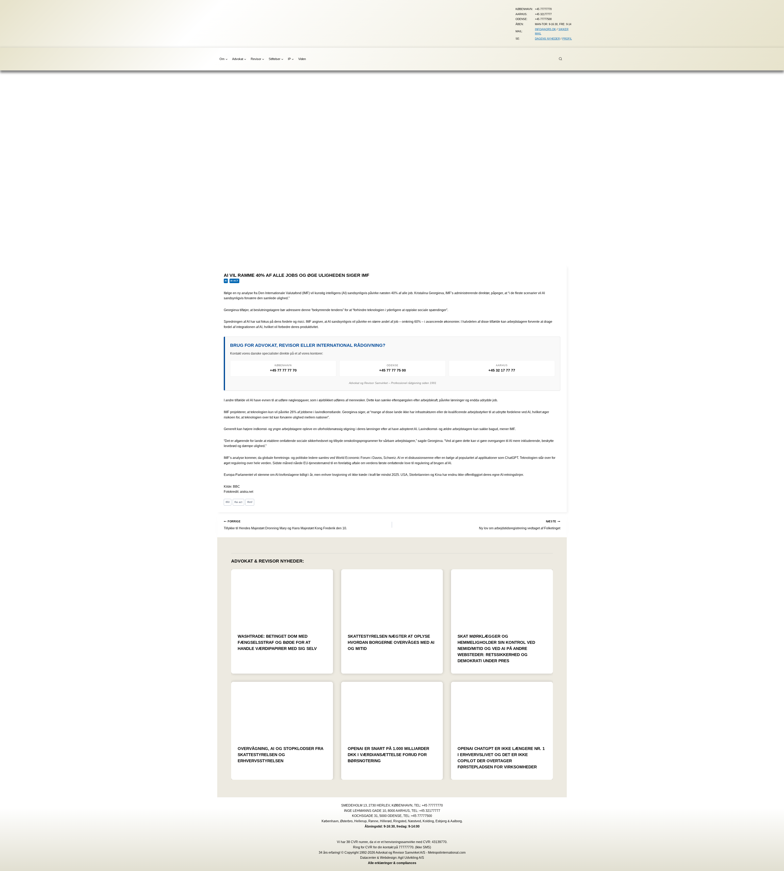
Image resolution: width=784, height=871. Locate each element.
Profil (567, 38)
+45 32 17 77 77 (501, 370)
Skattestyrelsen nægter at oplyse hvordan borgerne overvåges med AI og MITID (391, 642)
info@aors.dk (545, 29)
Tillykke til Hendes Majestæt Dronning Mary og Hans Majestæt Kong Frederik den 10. (285, 525)
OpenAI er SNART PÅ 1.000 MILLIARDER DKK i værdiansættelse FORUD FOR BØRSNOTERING (388, 754)
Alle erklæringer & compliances (392, 863)
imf (249, 502)
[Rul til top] (775, 865)
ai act (238, 502)
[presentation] (282, 597)
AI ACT (234, 280)
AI (226, 280)
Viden (302, 59)
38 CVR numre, (357, 842)
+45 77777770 (432, 805)
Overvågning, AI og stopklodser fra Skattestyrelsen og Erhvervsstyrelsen (280, 754)
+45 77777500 (421, 816)
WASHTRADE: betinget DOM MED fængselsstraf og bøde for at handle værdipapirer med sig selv (277, 642)
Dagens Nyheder (547, 38)
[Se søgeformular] (563, 59)
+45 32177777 (429, 810)
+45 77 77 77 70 (283, 370)
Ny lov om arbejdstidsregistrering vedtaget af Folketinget (519, 525)
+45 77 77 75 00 (392, 370)
